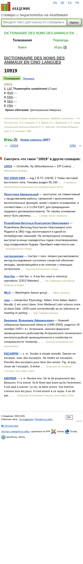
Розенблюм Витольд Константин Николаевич (36, 223)
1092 (73, 145)
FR (77, 3)
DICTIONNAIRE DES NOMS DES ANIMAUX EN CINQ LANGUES (41, 33)
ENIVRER (10, 378)
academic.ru (15, 6)
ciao (7, 300)
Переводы (61, 40)
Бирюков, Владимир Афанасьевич (29, 320)
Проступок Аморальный (21, 194)
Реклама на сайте (43, 419)
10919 (8, 166)
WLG (7, 292)
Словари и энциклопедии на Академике (34, 15)
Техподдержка (26, 419)
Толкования (22, 40)
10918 (14, 145)
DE (62, 3)
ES (70, 3)
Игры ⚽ (60, 47)
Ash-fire (9, 276)
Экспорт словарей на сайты (15, 431)
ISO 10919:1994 (14, 178)
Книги (22, 47)
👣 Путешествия (9, 426)
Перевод (28, 78)
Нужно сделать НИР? (35, 139)
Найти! (74, 22)
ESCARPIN (11, 353)
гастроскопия (13, 256)
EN (55, 3)
